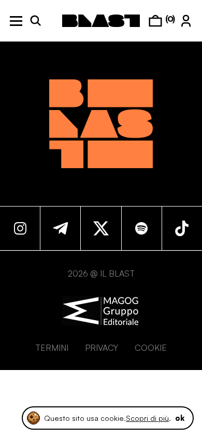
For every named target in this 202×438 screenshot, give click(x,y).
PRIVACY (101, 348)
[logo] (101, 21)
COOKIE (151, 348)
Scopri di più (147, 417)
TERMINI (51, 348)
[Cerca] (36, 21)
